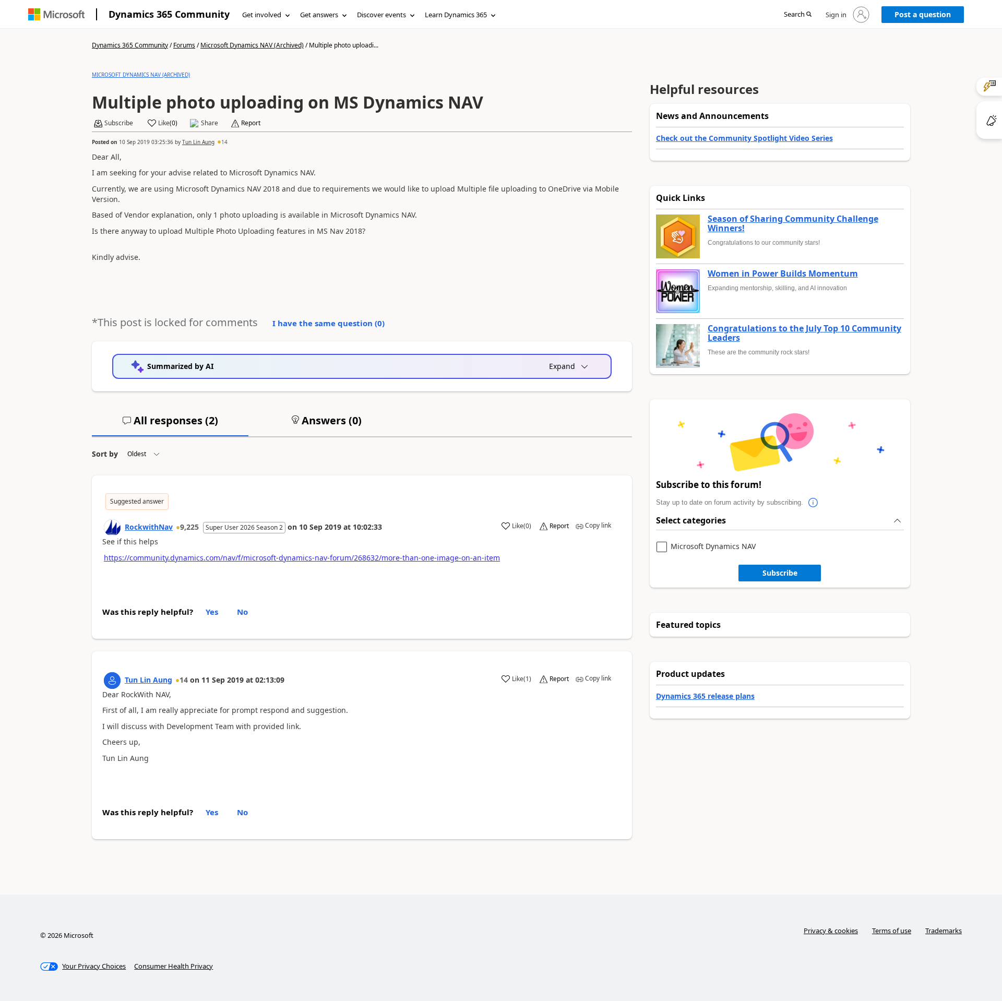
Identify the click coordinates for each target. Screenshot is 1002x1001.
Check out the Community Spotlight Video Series (744, 138)
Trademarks (943, 930)
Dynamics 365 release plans (705, 696)
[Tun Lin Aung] (112, 680)
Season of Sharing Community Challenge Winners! (793, 223)
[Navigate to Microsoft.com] (56, 14)
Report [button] (250, 123)
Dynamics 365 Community (169, 14)
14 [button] (224, 142)
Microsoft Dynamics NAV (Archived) (252, 45)
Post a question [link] (922, 14)
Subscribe (779, 573)
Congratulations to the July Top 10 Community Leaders (804, 333)
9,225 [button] (189, 527)
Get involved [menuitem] (261, 14)
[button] (798, 15)
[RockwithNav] (112, 527)
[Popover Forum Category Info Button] (813, 502)
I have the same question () (328, 323)
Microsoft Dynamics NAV (713, 546)
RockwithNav (149, 527)
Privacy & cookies (831, 930)
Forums (184, 45)
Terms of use (891, 930)
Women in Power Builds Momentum (783, 274)
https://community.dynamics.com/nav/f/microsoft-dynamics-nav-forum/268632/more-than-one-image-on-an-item (302, 558)
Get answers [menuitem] (319, 14)
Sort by (105, 454)
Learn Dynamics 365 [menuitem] (456, 14)
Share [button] (209, 123)
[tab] (170, 424)
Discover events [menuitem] (381, 14)
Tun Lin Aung (198, 142)
